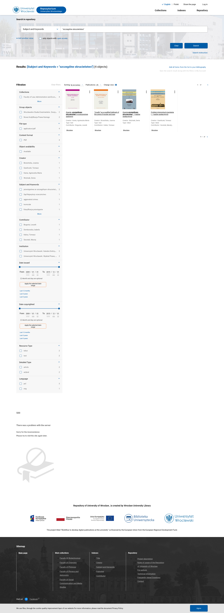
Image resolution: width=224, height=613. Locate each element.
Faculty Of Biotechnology (70, 558)
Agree (199, 608)
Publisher (100, 571)
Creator (99, 563)
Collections (160, 10)
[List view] (115, 84)
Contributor (100, 576)
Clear (176, 46)
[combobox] (134, 29)
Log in (205, 4)
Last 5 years (24, 297)
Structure (69, 130)
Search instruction (200, 53)
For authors (142, 570)
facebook (34, 599)
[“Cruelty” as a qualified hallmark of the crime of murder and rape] (104, 99)
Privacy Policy (117, 608)
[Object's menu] (89, 92)
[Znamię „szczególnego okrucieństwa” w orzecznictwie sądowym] (75, 99)
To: (43, 272)
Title (98, 558)
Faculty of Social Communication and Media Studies (71, 583)
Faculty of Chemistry (68, 563)
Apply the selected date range (33, 284)
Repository (202, 10)
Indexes (181, 10)
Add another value (25, 38)
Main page (23, 553)
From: (22, 272)
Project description (145, 559)
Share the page (189, 4)
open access (62, 38)
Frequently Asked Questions (148, 577)
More (39, 101)
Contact (140, 581)
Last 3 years (24, 294)
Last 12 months (25, 291)
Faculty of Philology (68, 567)
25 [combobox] (97, 85)
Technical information (146, 574)
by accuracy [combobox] (75, 85)
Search (196, 46)
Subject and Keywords (105, 567)
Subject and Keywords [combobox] (33, 29)
